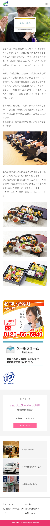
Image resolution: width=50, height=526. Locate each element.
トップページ (8, 504)
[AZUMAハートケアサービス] (5, 3)
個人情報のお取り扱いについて (13, 510)
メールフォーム (25, 425)
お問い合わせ (30, 513)
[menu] (46, 3)
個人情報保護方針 (32, 509)
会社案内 (28, 504)
